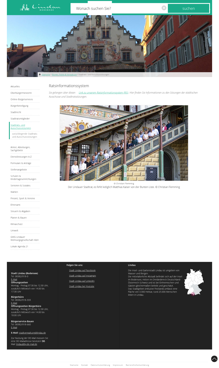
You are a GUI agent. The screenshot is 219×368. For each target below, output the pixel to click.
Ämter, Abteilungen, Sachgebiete (20, 149)
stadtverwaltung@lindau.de (32, 332)
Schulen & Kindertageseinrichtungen (23, 177)
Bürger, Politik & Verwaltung (64, 74)
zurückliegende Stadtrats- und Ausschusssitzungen (25, 135)
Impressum (118, 365)
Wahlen (14, 191)
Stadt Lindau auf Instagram (82, 275)
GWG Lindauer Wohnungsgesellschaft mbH (24, 238)
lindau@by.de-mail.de (26, 344)
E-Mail (14, 279)
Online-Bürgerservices (22, 99)
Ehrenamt (15, 204)
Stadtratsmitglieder (20, 118)
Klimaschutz (16, 224)
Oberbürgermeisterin (21, 92)
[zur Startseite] (40, 7)
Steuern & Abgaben (20, 211)
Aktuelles (15, 86)
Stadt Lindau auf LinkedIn (81, 280)
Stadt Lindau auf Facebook (82, 270)
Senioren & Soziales (20, 185)
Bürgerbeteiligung (19, 105)
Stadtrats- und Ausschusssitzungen (94, 74)
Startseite (46, 74)
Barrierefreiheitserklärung (137, 365)
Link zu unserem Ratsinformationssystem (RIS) (103, 92)
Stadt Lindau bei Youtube (81, 286)
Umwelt (14, 230)
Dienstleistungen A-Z (21, 156)
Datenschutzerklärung (100, 365)
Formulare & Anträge (21, 163)
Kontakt (84, 365)
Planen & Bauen (19, 217)
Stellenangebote (19, 169)
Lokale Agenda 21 (19, 246)
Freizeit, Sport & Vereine (23, 198)
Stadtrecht (16, 112)
